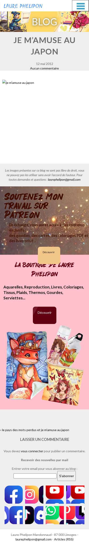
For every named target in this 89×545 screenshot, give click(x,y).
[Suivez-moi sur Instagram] (34, 495)
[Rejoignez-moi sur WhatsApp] (55, 515)
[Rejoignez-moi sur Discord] (14, 515)
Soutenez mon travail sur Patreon (34, 206)
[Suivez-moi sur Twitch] (75, 495)
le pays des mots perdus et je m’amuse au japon (35, 430)
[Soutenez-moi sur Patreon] (75, 515)
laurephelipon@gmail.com (64, 179)
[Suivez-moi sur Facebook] (14, 495)
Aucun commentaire (44, 68)
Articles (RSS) (63, 539)
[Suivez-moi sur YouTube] (55, 495)
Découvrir (49, 252)
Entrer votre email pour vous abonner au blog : (44, 468)
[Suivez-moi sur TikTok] (34, 515)
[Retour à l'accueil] (23, 5)
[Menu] (80, 5)
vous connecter (32, 451)
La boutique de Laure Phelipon (44, 269)
